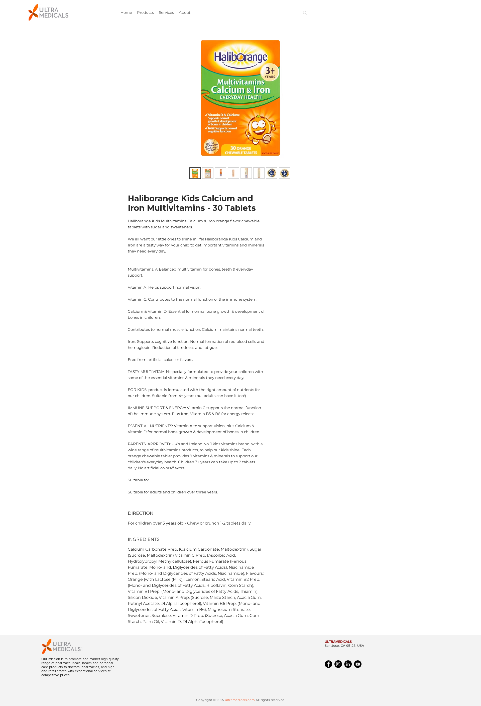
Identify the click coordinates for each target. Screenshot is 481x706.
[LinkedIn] (348, 664)
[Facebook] (328, 664)
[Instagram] (338, 664)
